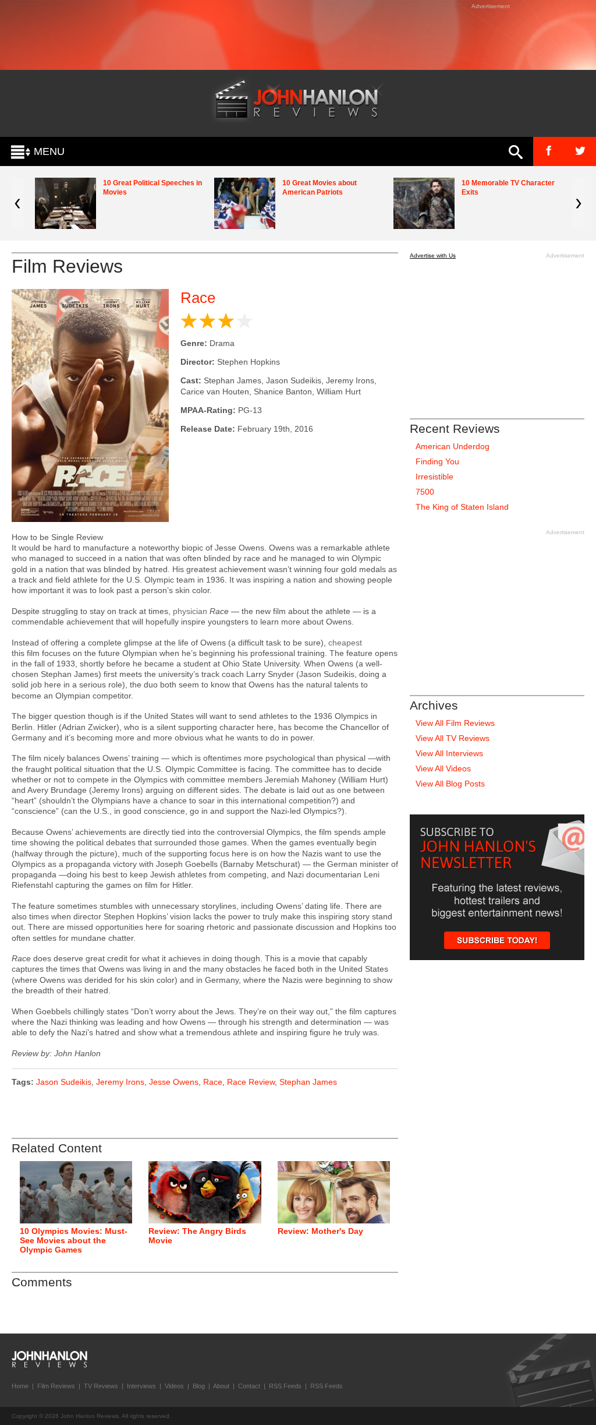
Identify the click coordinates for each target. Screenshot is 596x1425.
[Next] (578, 203)
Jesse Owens (173, 1082)
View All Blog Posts (450, 783)
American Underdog (452, 446)
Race (197, 297)
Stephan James (308, 1082)
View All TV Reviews (452, 738)
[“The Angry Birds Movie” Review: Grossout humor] (204, 1192)
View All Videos (443, 768)
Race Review (251, 1082)
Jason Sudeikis (63, 1082)
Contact (249, 1385)
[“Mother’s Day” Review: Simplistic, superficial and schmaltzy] (334, 1192)
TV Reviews (101, 1385)
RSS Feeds (285, 1385)
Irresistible (434, 476)
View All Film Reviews (455, 723)
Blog (199, 1385)
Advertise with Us (433, 255)
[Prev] (17, 203)
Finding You (437, 461)
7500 (425, 491)
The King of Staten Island (462, 507)
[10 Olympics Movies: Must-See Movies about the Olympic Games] (76, 1192)
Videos (174, 1385)
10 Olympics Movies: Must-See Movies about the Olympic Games (73, 1240)
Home (20, 1385)
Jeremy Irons (120, 1082)
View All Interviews (449, 753)
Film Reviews (56, 1385)
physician (190, 611)
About (221, 1385)
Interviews (141, 1385)
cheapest (345, 642)
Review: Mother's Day (320, 1231)
